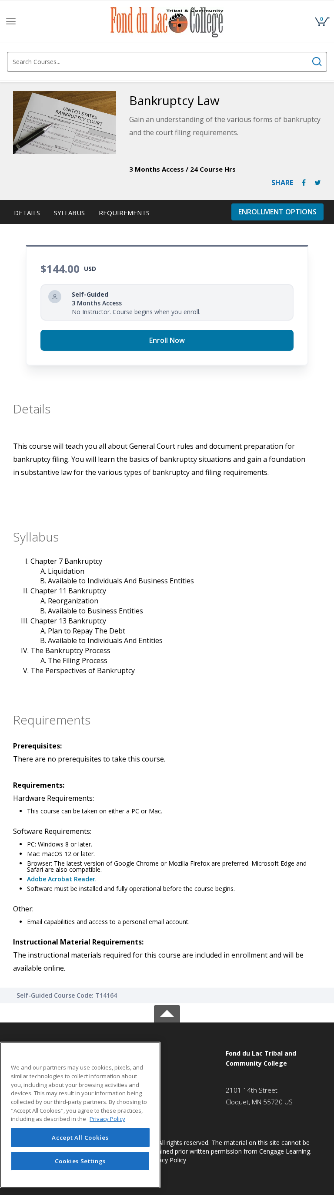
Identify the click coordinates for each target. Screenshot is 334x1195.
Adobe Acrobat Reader (61, 879)
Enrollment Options (277, 212)
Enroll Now (167, 340)
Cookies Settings (80, 1161)
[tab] (271, 1058)
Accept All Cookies (80, 1137)
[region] (80, 1115)
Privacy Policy (167, 1160)
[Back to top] (167, 1012)
